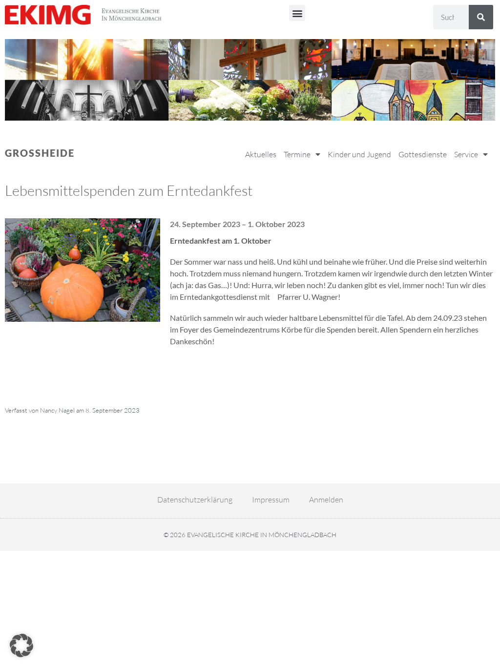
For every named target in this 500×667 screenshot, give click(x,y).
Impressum (271, 499)
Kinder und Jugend (359, 154)
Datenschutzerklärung (194, 499)
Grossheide (40, 153)
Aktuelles (260, 154)
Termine (297, 154)
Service (466, 154)
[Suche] (481, 17)
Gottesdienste (422, 154)
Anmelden (326, 499)
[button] (297, 13)
